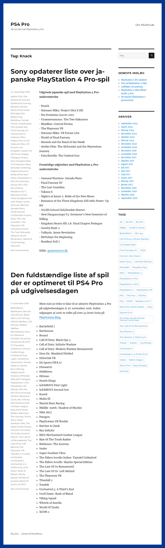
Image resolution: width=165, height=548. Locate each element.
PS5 (121, 301)
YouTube (124, 371)
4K (121, 222)
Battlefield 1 (17, 308)
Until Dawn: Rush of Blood (19, 470)
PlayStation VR (144, 290)
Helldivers (16, 348)
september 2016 (129, 198)
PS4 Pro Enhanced (20, 392)
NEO (122, 273)
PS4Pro (19, 188)
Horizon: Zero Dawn (130, 256)
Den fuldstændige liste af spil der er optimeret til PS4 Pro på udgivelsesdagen (60, 283)
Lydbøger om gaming (132, 86)
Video (123, 359)
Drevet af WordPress (31, 533)
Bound (26, 311)
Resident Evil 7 (18, 191)
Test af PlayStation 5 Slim (134, 83)
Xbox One (125, 365)
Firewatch (19, 345)
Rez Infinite (24, 399)
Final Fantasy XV (19, 130)
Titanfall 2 (16, 454)
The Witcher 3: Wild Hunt (133, 337)
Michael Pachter (143, 261)
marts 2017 (126, 177)
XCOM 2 (22, 484)
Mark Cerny (125, 261)
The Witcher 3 (127, 331)
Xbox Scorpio (140, 365)
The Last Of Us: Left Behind (21, 443)
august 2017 (127, 164)
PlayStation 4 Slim (129, 284)
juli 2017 (125, 167)
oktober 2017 (127, 160)
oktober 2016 (128, 194)
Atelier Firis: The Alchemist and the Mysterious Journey (21, 100)
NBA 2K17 (15, 379)
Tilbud (123, 343)
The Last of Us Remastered (133, 326)
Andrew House (137, 227)
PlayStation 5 (126, 290)
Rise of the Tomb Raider (132, 307)
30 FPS (129, 222)
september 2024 (129, 123)
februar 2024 (127, 130)
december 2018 (128, 150)
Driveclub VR (17, 342)
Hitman (26, 348)
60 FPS (139, 222)
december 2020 (129, 143)
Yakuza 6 (15, 245)
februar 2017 (127, 181)
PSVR (129, 301)
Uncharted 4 (17, 460)
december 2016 (129, 188)
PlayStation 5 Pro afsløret (134, 80)
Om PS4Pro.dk (145, 24)
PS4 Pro (20, 24)
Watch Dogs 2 (136, 359)
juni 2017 (125, 171)
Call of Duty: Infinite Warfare (134, 239)
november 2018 (129, 154)
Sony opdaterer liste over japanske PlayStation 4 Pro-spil (60, 75)
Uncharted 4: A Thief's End (133, 354)
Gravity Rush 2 (18, 133)
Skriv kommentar (20, 250)
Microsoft (124, 267)
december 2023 (129, 133)
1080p (123, 227)
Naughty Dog (139, 267)
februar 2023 (127, 140)
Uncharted (16, 457)
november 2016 (129, 191)
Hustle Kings (17, 352)
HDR (142, 250)
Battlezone (16, 311)
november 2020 (129, 147)
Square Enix (126, 312)
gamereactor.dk (58, 250)
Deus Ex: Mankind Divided (20, 335)
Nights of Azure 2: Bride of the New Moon (20, 174)
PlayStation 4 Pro (20, 382)
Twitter (133, 343)
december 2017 (128, 157)
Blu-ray (139, 233)
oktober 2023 (128, 137)
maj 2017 (125, 174)
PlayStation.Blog (50, 317)
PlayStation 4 (135, 273)
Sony (13, 218)
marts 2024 (127, 127)
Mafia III (15, 365)
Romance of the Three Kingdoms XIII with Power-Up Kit (21, 198)
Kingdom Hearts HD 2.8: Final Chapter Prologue (21, 154)
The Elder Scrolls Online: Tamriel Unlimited (21, 426)
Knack (24, 157)
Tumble (26, 454)
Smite (27, 416)
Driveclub (25, 338)
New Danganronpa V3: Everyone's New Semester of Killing (21, 164)
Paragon (25, 379)
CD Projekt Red (128, 244)
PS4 (122, 295)
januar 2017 (127, 184)
